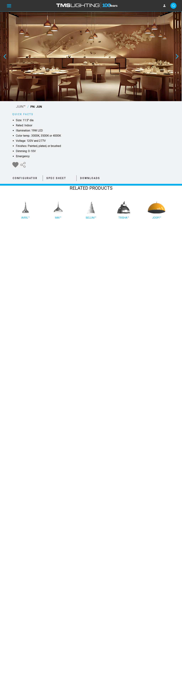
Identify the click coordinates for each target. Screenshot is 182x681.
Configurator (25, 178)
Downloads (90, 178)
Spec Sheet (56, 178)
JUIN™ (29, 107)
